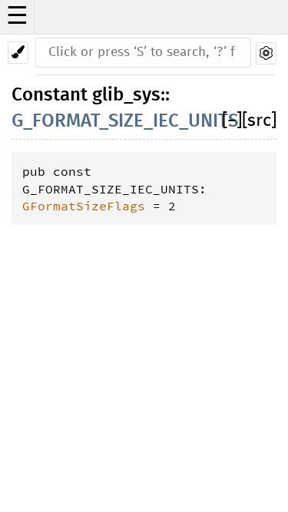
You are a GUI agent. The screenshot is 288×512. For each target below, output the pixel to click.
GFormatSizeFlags (83, 205)
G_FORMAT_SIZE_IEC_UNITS (125, 121)
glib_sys (126, 95)
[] (232, 121)
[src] (259, 121)
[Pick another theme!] (18, 52)
